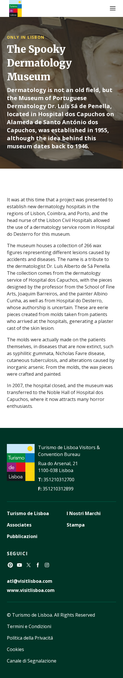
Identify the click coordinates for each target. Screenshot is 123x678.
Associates (19, 525)
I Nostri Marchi (84, 513)
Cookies (15, 649)
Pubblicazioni (22, 536)
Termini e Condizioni (29, 626)
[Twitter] (28, 565)
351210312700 (58, 479)
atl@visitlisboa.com (29, 581)
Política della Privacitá (30, 638)
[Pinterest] (10, 565)
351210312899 (58, 489)
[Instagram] (46, 565)
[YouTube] (19, 565)
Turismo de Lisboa (28, 513)
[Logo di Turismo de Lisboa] (15, 8)
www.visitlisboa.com (31, 590)
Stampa (76, 525)
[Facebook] (37, 565)
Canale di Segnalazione (31, 661)
